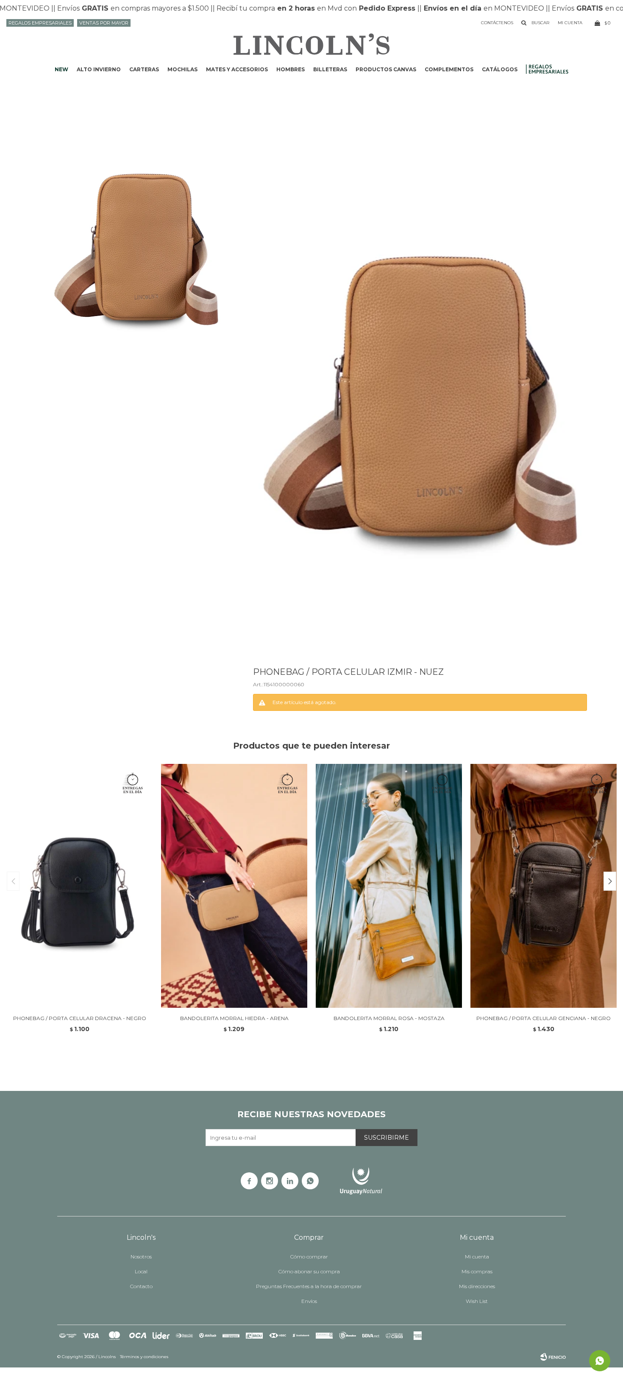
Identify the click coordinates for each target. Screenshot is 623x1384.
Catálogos (499, 69)
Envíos (309, 1301)
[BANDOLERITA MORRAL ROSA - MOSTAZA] (389, 886)
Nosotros (141, 1256)
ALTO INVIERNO (99, 69)
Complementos (449, 69)
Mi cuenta (477, 1256)
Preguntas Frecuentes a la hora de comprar (309, 1286)
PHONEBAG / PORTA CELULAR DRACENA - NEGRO (79, 1018)
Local (141, 1271)
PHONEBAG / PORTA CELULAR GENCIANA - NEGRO (543, 1018)
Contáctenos (497, 22)
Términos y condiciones (144, 1356)
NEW (61, 69)
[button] (610, 881)
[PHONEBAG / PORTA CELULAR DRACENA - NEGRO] (79, 886)
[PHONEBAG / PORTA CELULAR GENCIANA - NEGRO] (543, 886)
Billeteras (330, 69)
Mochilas (182, 69)
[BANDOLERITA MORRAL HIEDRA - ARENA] (234, 886)
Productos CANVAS (386, 69)
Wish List (477, 1301)
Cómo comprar (309, 1256)
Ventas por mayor (103, 23)
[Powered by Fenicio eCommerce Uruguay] (553, 1356)
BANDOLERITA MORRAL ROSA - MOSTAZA (389, 1018)
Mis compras (477, 1271)
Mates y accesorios (237, 69)
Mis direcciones (477, 1286)
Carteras (144, 69)
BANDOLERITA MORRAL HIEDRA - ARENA (234, 1018)
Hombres (290, 69)
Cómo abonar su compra (309, 1271)
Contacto (141, 1286)
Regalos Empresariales (40, 23)
